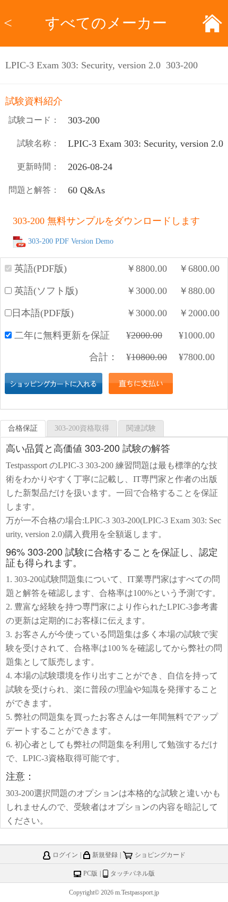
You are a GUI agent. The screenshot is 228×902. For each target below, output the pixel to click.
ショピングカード (160, 855)
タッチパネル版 (132, 873)
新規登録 (105, 855)
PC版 (90, 873)
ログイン (65, 855)
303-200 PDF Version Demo (70, 242)
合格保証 (23, 428)
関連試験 (141, 428)
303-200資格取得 (82, 428)
